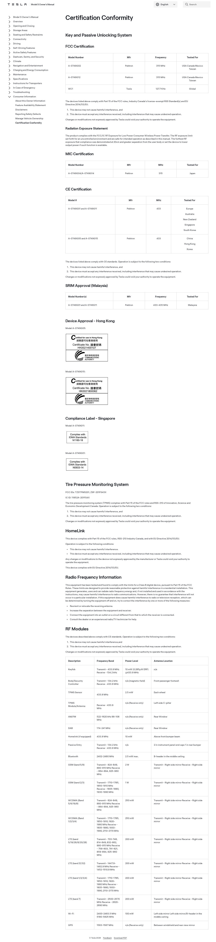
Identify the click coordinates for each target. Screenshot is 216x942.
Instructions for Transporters (27, 83)
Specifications (20, 79)
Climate (17, 61)
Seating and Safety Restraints (28, 34)
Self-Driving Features (24, 48)
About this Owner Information (30, 101)
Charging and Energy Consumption (30, 70)
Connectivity (19, 39)
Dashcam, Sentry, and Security (28, 57)
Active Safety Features (24, 52)
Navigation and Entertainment (28, 65)
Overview (18, 21)
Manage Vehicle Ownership (29, 118)
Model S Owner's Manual (42, 4)
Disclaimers (21, 109)
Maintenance (19, 74)
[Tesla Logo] (17, 4)
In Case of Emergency (24, 87)
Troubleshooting (21, 92)
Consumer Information (24, 96)
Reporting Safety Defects (28, 114)
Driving (16, 43)
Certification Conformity (28, 123)
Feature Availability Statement (30, 105)
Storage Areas (20, 30)
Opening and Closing (23, 26)
